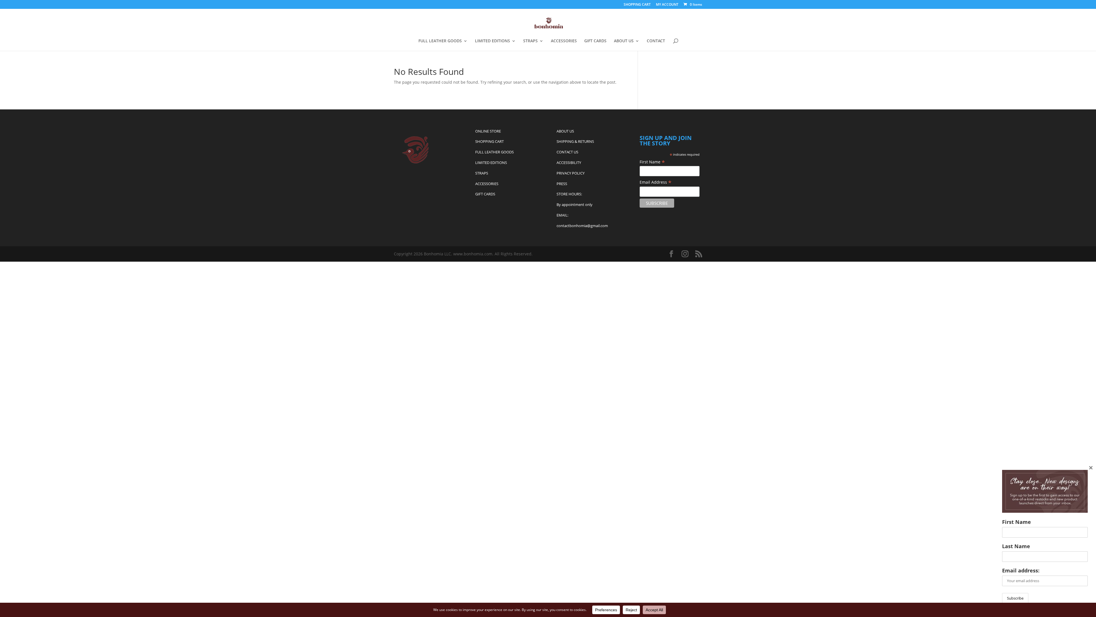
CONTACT (656, 41)
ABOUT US (624, 41)
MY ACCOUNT (667, 5)
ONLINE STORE (488, 131)
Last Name (1016, 546)
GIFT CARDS (595, 41)
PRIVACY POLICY (571, 173)
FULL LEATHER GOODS (440, 41)
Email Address (656, 182)
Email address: (1020, 570)
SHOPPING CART (637, 5)
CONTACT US (567, 152)
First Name (652, 162)
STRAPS (530, 41)
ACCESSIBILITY (569, 162)
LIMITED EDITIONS (492, 41)
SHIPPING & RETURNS (575, 141)
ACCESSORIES (564, 41)
